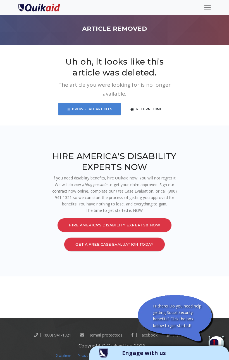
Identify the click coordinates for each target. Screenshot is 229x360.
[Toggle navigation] (207, 7)
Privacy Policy (88, 355)
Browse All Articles (92, 109)
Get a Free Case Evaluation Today (114, 244)
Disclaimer (63, 355)
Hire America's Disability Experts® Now (114, 225)
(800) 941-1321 (57, 335)
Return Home (149, 109)
